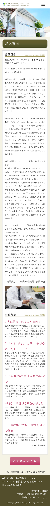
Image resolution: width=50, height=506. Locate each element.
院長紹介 (34, 472)
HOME (7, 472)
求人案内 (41, 472)
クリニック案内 (24, 472)
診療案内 (14, 472)
